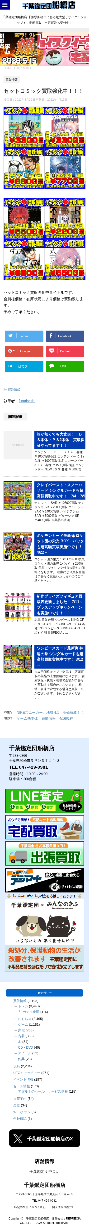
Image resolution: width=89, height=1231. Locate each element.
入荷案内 (20, 1098)
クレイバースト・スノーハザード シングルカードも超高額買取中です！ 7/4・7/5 (61, 490)
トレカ (23, 1006)
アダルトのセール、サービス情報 (43, 1091)
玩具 (16, 1066)
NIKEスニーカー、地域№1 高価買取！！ (50, 712)
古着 (21, 1036)
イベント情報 (23, 1079)
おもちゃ (24, 1019)
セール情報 (21, 1086)
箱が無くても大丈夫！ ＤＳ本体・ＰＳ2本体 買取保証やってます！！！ (60, 439)
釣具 (21, 1059)
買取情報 (14, 390)
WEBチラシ (22, 1112)
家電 (21, 1030)
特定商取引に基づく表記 (30, 1207)
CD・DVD (25, 1047)
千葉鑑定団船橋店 (45, 1185)
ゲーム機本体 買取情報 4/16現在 (45, 718)
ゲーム (23, 1024)
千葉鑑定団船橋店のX (50, 1138)
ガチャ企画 (31, 1012)
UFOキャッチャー (26, 1073)
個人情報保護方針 (63, 1207)
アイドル (24, 1053)
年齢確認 (20, 1119)
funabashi (27, 401)
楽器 (16, 1105)
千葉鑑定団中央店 (44, 1172)
